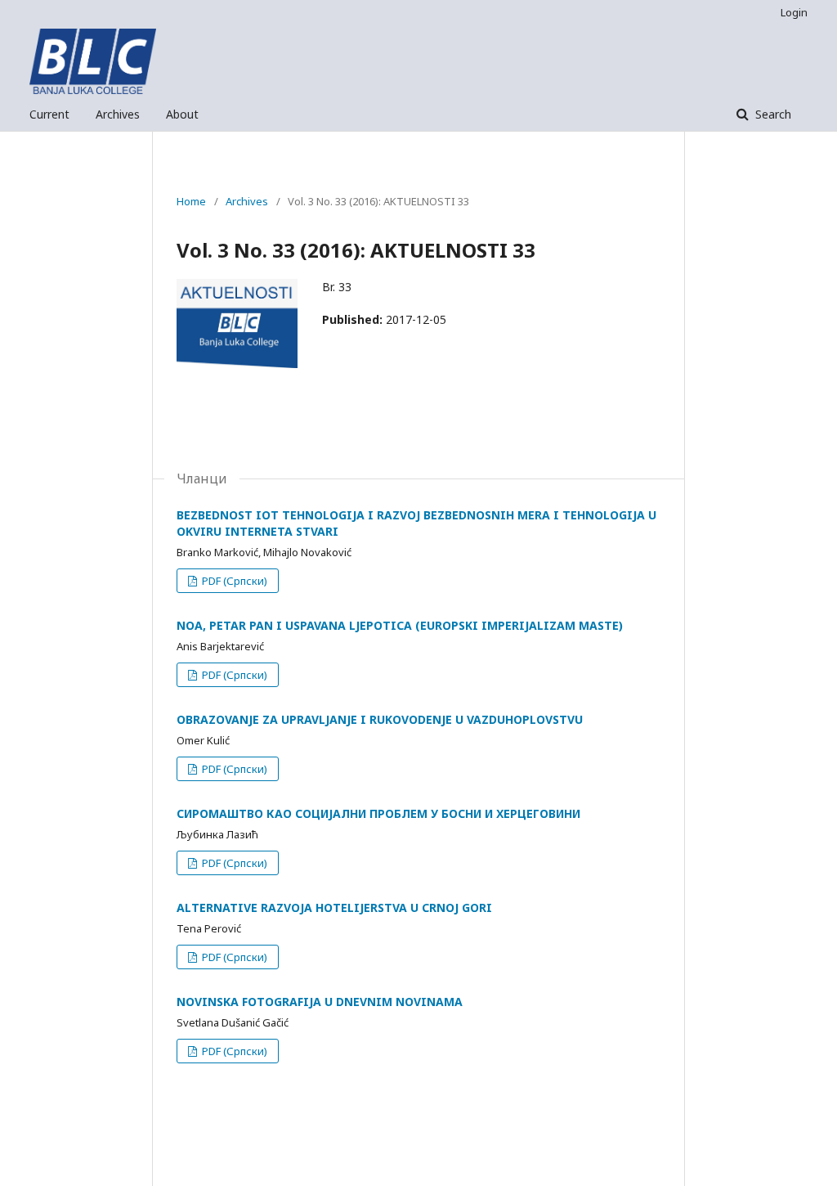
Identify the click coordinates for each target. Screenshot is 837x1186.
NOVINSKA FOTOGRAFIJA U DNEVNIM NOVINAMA (320, 1001)
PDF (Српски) (233, 580)
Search (771, 114)
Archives (118, 114)
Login (794, 12)
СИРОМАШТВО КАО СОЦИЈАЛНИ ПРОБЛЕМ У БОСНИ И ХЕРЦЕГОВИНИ (378, 813)
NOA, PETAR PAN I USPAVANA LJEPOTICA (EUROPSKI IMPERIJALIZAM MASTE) (400, 625)
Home (191, 201)
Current (49, 114)
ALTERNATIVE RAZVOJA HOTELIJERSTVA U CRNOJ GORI (334, 907)
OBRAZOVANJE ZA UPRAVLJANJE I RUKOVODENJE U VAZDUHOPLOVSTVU (380, 719)
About (182, 114)
